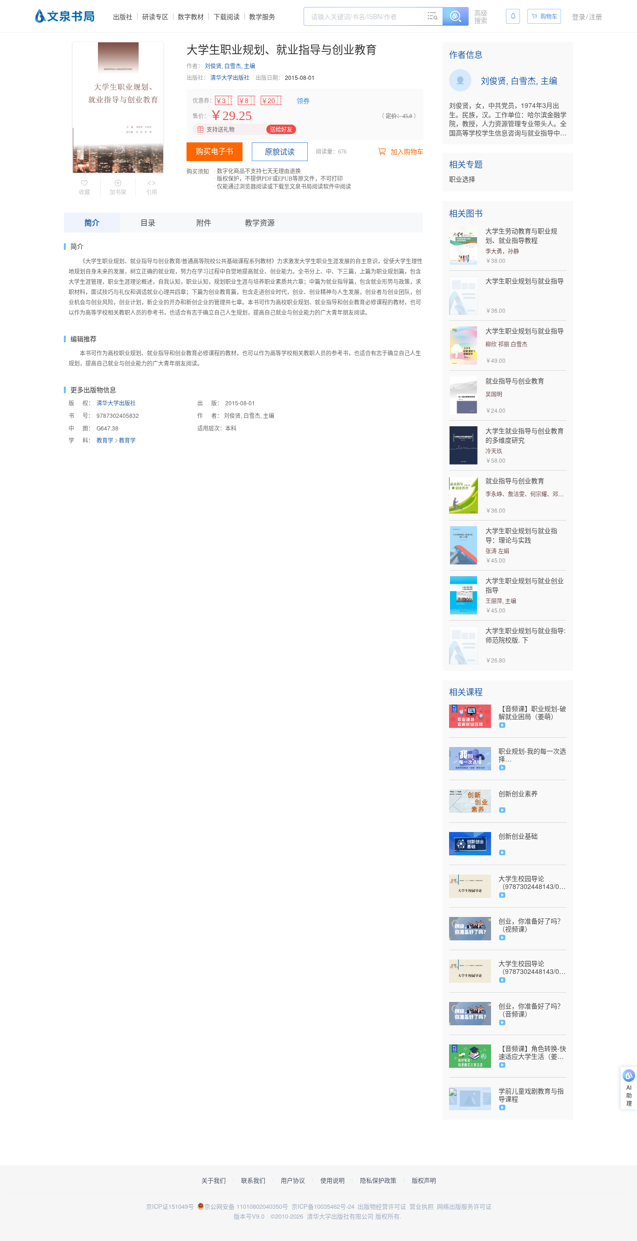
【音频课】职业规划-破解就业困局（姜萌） (532, 712)
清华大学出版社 (229, 77)
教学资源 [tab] (260, 222)
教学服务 (262, 16)
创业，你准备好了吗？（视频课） (531, 925)
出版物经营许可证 (382, 1206)
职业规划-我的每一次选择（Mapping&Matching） (533, 755)
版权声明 (424, 1180)
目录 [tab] (147, 222)
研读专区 (155, 16)
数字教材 (191, 16)
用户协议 (293, 1180)
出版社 (122, 16)
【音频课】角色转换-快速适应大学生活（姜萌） (532, 1052)
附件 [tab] (203, 222)
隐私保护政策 (378, 1180)
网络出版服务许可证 (464, 1206)
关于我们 (213, 1180)
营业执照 (421, 1206)
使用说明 (332, 1180)
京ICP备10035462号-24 (322, 1206)
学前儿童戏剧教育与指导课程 (531, 1095)
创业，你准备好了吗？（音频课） (531, 1010)
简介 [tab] (91, 222)
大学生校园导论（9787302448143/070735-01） (533, 882)
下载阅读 (227, 16)
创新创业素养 (518, 793)
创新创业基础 (518, 836)
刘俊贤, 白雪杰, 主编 (230, 66)
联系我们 (253, 1180)
